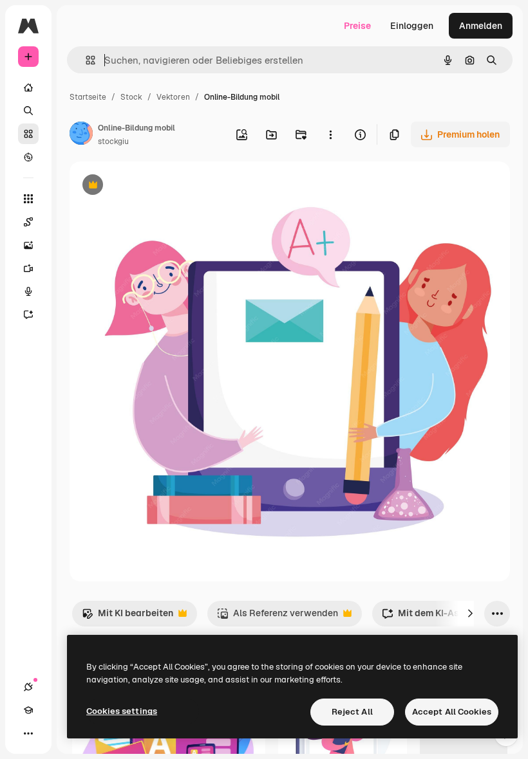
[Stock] (28, 133)
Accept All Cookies (451, 711)
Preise (357, 26)
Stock (131, 97)
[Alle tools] (28, 198)
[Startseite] (28, 87)
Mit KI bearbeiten (127, 616)
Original (152, 186)
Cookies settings (121, 711)
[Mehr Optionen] (330, 134)
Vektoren (173, 97)
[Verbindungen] (28, 687)
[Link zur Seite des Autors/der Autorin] (81, 135)
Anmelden (480, 26)
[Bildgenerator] (28, 245)
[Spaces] (28, 222)
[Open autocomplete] (85, 60)
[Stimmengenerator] (28, 291)
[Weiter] (470, 613)
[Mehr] (28, 733)
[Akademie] (28, 710)
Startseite (88, 97)
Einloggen (411, 26)
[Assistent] (28, 314)
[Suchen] (28, 110)
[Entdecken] (28, 157)
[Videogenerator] (28, 268)
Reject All (352, 711)
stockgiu (113, 141)
